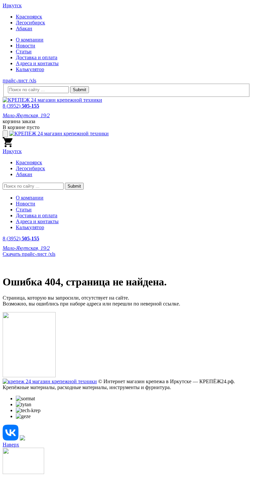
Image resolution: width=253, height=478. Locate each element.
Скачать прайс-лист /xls (29, 254)
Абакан (24, 28)
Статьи (24, 51)
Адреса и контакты (37, 63)
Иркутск (12, 5)
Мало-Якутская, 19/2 (26, 115)
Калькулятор (30, 69)
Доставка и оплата (36, 57)
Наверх (11, 444)
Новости (25, 45)
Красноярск (29, 16)
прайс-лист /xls (19, 80)
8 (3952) (21, 106)
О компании (29, 39)
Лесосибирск (30, 22)
